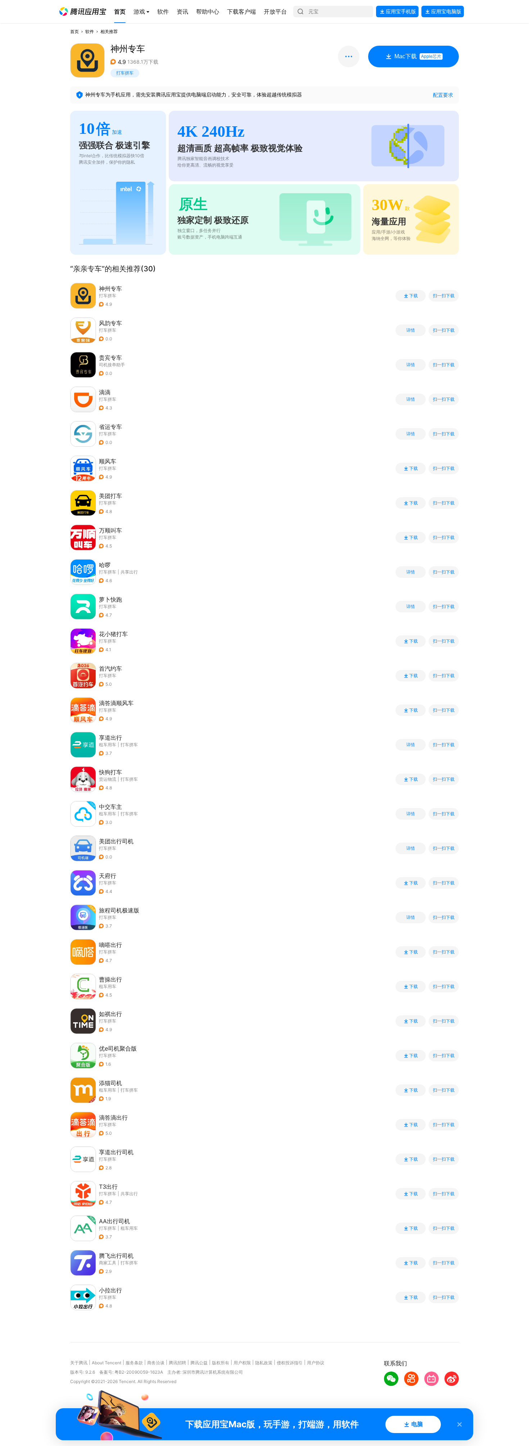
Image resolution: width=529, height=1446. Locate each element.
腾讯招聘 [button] (177, 1362)
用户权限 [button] (242, 1362)
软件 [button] (89, 31)
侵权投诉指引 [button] (290, 1362)
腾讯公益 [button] (199, 1362)
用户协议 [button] (315, 1362)
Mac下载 (417, 56)
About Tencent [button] (106, 1362)
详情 (410, 330)
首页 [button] (74, 31)
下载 (413, 295)
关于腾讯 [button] (78, 1362)
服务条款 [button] (134, 1362)
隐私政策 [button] (263, 1362)
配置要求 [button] (443, 95)
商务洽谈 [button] (155, 1362)
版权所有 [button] (220, 1362)
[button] (82, 11)
